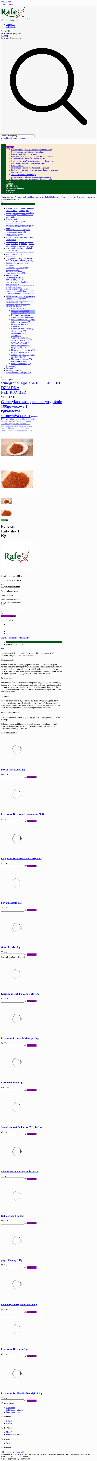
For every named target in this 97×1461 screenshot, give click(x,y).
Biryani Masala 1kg (11, 902)
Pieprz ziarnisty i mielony (23, 350)
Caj (21, 383)
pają (27, 383)
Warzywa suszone (20, 361)
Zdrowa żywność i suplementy (23, 175)
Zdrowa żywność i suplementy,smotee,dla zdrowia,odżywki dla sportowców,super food (20, 281)
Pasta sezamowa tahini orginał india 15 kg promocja (23, 321)
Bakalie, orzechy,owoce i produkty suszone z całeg (31, 150)
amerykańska (14, 401)
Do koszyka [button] (32, 777)
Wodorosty (23, 415)
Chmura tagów (7, 379)
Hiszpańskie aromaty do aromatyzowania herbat (22, 316)
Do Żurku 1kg (14, 1349)
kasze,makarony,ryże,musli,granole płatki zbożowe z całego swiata (20, 245)
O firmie (9, 1421)
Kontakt (9, 1423)
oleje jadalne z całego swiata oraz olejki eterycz (30, 168)
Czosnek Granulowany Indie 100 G (19, 1171)
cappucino (33, 401)
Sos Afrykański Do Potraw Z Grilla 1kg (21, 1127)
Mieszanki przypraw (21, 359)
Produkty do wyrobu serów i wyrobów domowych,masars (34, 170)
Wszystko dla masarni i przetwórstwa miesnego (21, 340)
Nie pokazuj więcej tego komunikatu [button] (15, 1459)
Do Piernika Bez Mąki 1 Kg (21, 1393)
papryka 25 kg (26, 430)
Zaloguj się (10, 25)
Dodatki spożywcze (21, 364)
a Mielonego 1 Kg (20, 1038)
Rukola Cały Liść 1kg (12, 1216)
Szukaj (8, 1443)
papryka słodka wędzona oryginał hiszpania (16, 422)
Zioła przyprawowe (20, 352)
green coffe (19, 428)
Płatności (9, 1432)
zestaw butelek (14, 430)
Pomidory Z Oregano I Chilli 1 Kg (19, 1304)
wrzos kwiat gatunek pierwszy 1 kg (18, 420)
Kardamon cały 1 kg (11, 1082)
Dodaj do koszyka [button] (8, 616)
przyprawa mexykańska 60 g (16, 426)
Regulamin (10, 1408)
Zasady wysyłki (12, 1434)
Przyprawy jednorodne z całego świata (21, 346)
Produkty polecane (14, 370)
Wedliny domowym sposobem (19, 334)
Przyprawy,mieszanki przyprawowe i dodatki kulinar (32, 179)
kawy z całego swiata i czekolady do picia (28, 163)
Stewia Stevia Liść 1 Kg (13, 769)
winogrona (9, 383)
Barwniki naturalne (20, 308)
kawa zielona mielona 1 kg (14, 419)
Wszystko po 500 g (19, 172)
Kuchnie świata (17, 165)
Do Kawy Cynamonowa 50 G (22, 814)
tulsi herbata (10, 428)
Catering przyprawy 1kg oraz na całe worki (22, 356)
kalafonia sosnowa (10, 413)
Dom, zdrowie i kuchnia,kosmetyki (25, 154)
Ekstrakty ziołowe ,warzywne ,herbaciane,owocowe (32, 156)
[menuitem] (51, 162)
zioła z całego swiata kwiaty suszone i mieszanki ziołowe (20, 291)
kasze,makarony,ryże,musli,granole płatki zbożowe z (32, 161)
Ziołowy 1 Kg (11, 1260)
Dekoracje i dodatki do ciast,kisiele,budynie (20, 312)
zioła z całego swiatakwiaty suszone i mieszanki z (31, 177)
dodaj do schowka (8, 620)
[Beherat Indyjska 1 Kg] (17, 462)
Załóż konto (11, 27)
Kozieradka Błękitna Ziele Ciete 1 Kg (20, 994)
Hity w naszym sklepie (18, 373)
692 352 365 (6, 2)
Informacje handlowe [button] (10, 712)
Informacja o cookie (14, 1412)
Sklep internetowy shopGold (12, 1452)
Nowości (11, 366)
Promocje (11, 368)
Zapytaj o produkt (8, 638)
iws (24, 424)
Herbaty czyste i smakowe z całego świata (28, 159)
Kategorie (5, 204)
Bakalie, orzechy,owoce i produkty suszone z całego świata (20, 210)
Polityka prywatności (14, 1410)
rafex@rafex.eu (7, 4)
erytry (46, 401)
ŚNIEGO (38, 383)
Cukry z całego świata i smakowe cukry (27, 152)
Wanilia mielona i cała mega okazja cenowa (22, 330)
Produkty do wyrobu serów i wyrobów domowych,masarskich (17, 267)
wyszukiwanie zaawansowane (13, 138)
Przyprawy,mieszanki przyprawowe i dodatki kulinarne (20, 301)
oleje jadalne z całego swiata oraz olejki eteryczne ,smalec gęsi (19, 259)
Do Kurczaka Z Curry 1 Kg (21, 858)
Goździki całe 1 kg (10, 947)
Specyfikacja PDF (22, 638)
